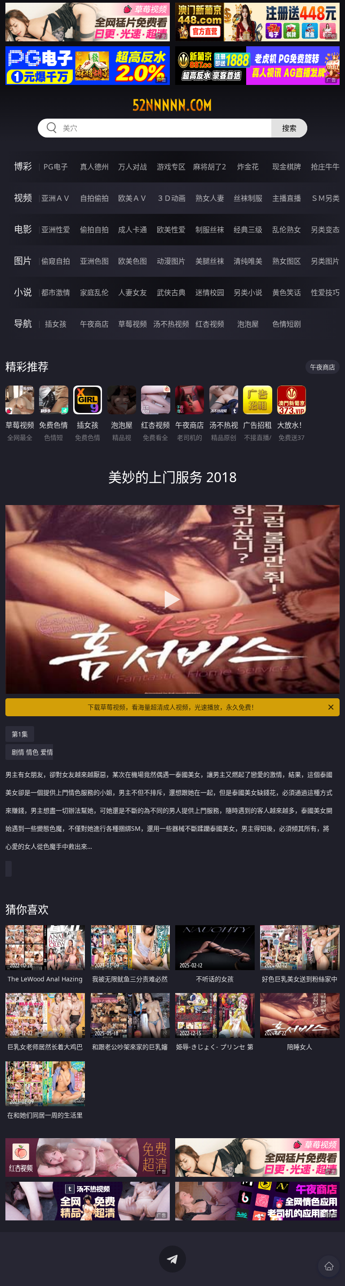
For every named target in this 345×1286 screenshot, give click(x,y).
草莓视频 (132, 324)
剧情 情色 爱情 (168, 799)
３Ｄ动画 (171, 198)
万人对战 (132, 167)
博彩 (23, 166)
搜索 (289, 128)
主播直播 (286, 198)
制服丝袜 (209, 230)
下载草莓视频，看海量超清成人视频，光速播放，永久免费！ (172, 707)
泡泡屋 (248, 324)
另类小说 (248, 292)
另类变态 (325, 230)
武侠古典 (171, 292)
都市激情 (55, 292)
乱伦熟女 (286, 230)
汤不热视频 (171, 324)
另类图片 (325, 261)
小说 (23, 292)
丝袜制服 (248, 198)
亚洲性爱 (55, 230)
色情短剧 (286, 324)
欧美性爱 (171, 230)
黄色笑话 (286, 292)
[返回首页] (329, 1266)
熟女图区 (286, 261)
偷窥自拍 (55, 261)
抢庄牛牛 (325, 167)
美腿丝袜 (209, 261)
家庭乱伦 (94, 292)
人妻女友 (132, 292)
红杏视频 (209, 324)
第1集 (20, 734)
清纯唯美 (248, 261)
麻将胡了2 (209, 167)
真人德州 (94, 167)
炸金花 (248, 167)
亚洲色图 (94, 261)
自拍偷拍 (94, 198)
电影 (23, 229)
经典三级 (248, 230)
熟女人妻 (209, 198)
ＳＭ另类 (325, 198)
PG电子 (56, 167)
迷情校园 (209, 292)
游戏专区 (171, 167)
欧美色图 (132, 261)
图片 (23, 261)
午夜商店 (94, 324)
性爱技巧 (325, 292)
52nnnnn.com (172, 105)
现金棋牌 (286, 167)
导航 (23, 324)
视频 (23, 198)
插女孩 (55, 324)
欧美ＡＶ (132, 198)
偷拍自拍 (94, 230)
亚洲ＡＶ (55, 198)
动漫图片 (171, 261)
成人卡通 (132, 230)
